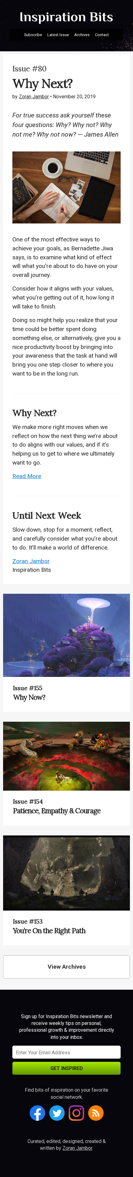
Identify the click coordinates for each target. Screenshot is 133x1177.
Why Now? (29, 697)
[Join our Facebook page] (37, 1113)
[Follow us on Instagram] (76, 1113)
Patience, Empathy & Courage (57, 810)
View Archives (67, 966)
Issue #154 (28, 801)
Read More (26, 476)
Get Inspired (66, 1068)
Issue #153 (28, 921)
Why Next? (34, 413)
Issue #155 (27, 688)
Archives (82, 34)
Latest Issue (58, 34)
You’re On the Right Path (49, 930)
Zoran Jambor (34, 97)
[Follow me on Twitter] (57, 1113)
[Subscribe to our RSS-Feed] (96, 1113)
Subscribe (33, 34)
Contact (102, 34)
